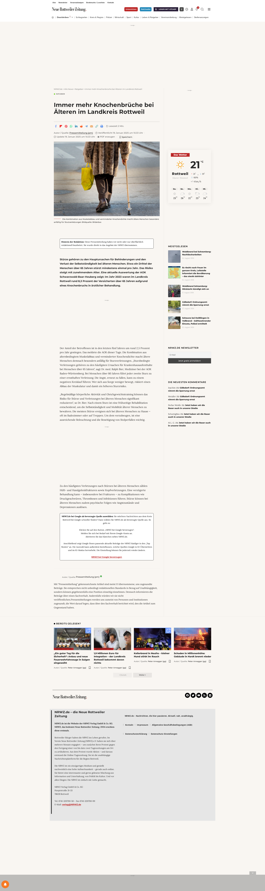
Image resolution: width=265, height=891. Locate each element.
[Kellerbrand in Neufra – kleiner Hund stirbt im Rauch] (152, 639)
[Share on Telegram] (86, 126)
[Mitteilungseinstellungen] (5, 884)
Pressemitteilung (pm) (81, 133)
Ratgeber (60, 94)
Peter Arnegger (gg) (77, 668)
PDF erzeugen (106, 137)
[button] (191, 9)
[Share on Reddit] (81, 126)
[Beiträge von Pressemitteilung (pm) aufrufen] (57, 577)
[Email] (91, 126)
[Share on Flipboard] (61, 126)
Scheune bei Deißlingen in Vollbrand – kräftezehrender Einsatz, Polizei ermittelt (196, 321)
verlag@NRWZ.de (71, 804)
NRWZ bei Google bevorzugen (106, 557)
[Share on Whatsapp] (71, 126)
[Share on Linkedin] (76, 126)
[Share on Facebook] (56, 126)
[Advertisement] (132, 46)
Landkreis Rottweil (64, 649)
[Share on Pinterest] (66, 126)
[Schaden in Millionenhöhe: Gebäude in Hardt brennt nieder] (192, 639)
